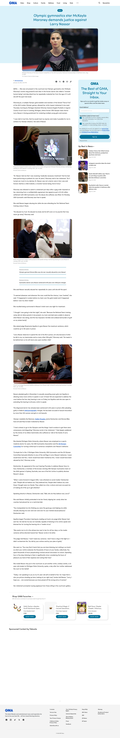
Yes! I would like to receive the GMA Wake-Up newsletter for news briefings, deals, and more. (94, 124)
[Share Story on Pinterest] (63, 81)
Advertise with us (54, 725)
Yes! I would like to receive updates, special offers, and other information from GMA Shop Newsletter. (95, 119)
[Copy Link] (70, 81)
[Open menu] (77, 2)
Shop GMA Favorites (21, 596)
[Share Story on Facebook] (56, 81)
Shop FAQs (85, 709)
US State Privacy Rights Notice (90, 132)
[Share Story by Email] (67, 81)
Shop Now (30, 616)
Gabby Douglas (40, 419)
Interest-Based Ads (71, 714)
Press (67, 721)
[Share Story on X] (60, 81)
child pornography (30, 410)
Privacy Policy (105, 130)
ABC (83, 715)
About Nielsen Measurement (69, 717)
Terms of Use (105, 128)
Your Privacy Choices (55, 718)
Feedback (68, 724)
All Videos (84, 718)
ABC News (84, 712)
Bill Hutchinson (19, 80)
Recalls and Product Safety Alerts (103, 713)
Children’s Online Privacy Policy (54, 721)
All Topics (84, 721)
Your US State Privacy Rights (71, 710)
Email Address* (84, 107)
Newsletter (106, 3)
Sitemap (100, 709)
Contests (52, 709)
